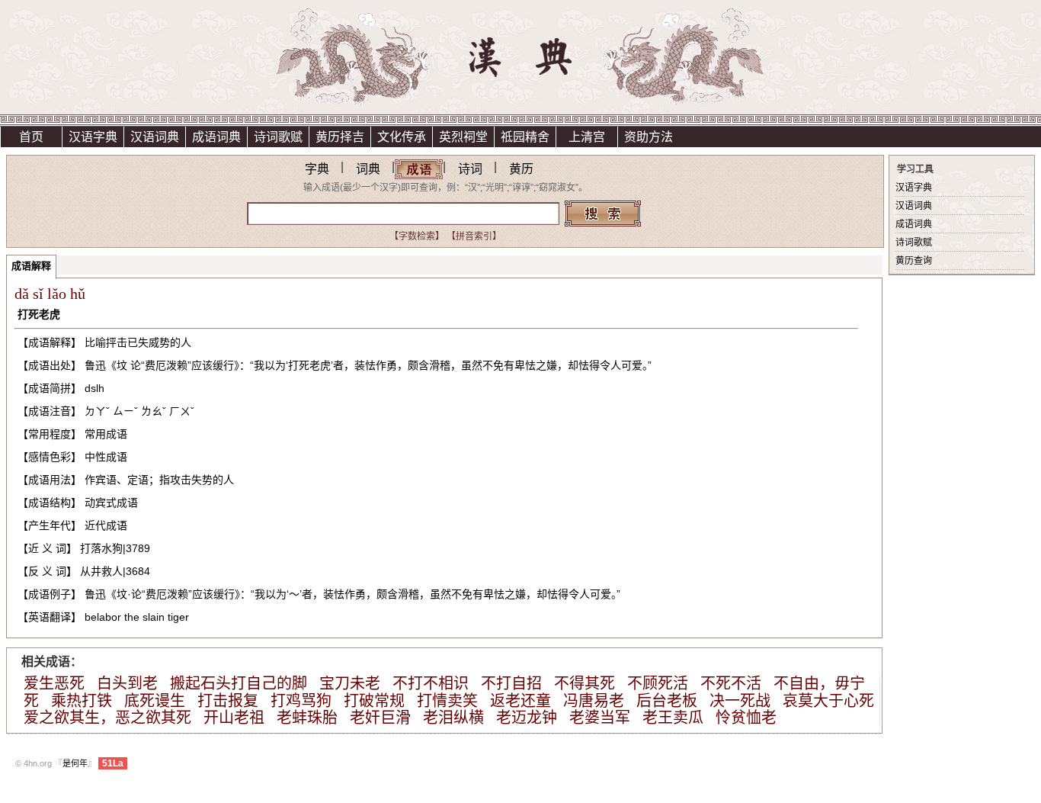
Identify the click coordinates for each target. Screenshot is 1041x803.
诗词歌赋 (278, 136)
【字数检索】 (416, 236)
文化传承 (401, 136)
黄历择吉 (340, 136)
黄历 (521, 168)
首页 (31, 136)
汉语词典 (154, 136)
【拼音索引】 (474, 236)
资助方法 (648, 136)
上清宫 (587, 136)
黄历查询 (913, 260)
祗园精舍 (525, 136)
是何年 (75, 763)
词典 (368, 168)
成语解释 (31, 265)
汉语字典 (93, 136)
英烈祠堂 (463, 136)
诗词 (470, 168)
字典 (317, 168)
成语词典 (216, 136)
